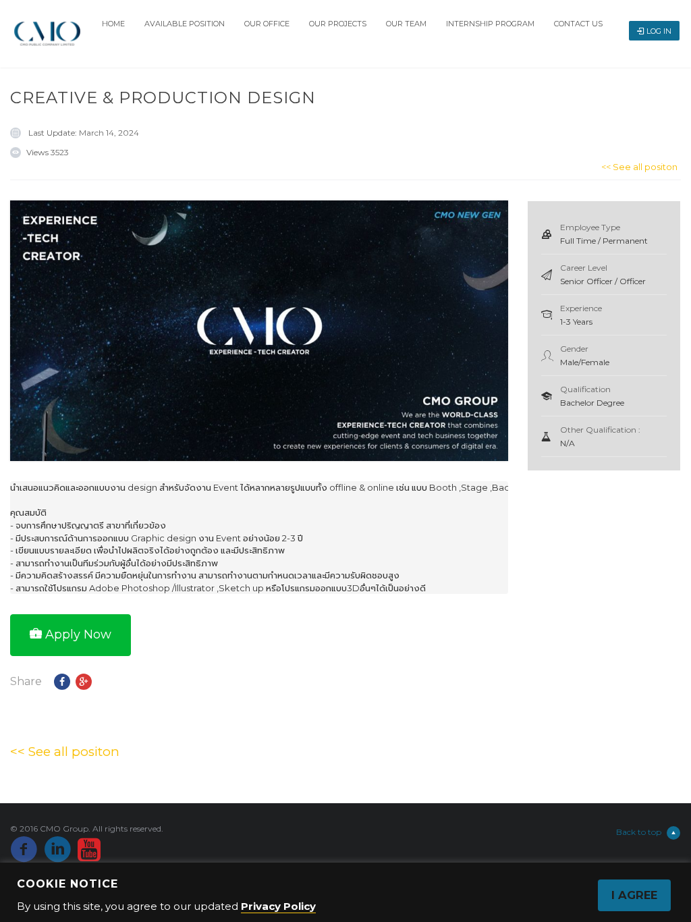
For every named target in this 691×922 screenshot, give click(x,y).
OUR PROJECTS (337, 23)
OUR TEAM (406, 23)
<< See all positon (639, 166)
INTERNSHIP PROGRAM (490, 23)
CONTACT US (578, 23)
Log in (658, 31)
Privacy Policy (278, 906)
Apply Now (78, 634)
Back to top (638, 832)
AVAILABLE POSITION (184, 23)
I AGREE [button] (634, 895)
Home (113, 23)
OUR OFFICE (266, 23)
